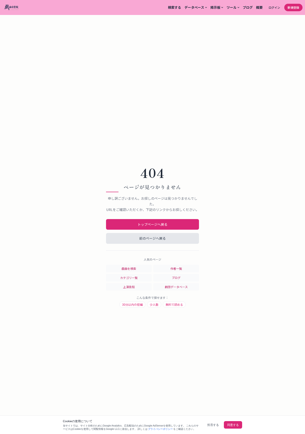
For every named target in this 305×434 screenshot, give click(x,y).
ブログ (248, 7)
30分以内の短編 (132, 304)
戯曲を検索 (129, 268)
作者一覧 (176, 268)
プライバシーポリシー (160, 429)
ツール (232, 7)
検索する (174, 7)
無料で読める (174, 304)
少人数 (154, 304)
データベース (194, 7)
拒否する (213, 425)
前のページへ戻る (152, 238)
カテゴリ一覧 (129, 278)
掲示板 (215, 7)
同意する (233, 425)
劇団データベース (176, 287)
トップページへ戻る (152, 224)
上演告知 (129, 287)
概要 (259, 7)
